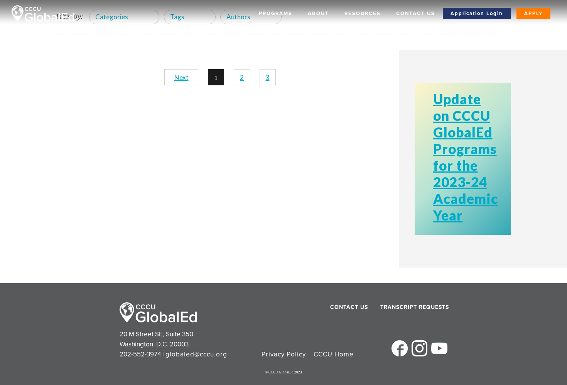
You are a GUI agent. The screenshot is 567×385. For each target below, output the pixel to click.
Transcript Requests (400, 307)
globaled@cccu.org (196, 354)
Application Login (477, 13)
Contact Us (415, 13)
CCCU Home (334, 354)
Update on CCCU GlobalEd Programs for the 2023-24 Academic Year (465, 157)
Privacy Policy (284, 354)
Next (181, 77)
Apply (533, 13)
